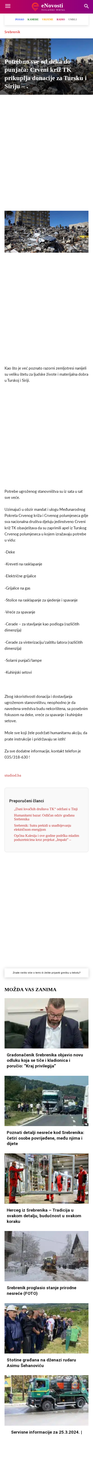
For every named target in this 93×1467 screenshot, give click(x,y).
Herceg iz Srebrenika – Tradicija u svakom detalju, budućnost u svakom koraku (44, 1216)
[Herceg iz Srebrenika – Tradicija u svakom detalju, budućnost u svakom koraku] (46, 1178)
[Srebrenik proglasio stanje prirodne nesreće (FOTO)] (46, 1256)
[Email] (82, 102)
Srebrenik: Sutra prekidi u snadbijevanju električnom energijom (42, 827)
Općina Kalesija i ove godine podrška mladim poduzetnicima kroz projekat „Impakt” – (46, 838)
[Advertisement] (46, 156)
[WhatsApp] (41, 102)
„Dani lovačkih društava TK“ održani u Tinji (46, 809)
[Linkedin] (51, 102)
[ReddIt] (72, 102)
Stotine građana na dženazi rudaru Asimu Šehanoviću (41, 1362)
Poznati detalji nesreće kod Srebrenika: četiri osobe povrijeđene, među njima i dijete (45, 1138)
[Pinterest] (62, 102)
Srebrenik (12, 32)
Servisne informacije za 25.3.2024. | (46, 1432)
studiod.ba (13, 775)
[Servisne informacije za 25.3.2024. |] (46, 1400)
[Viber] (30, 102)
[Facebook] (10, 102)
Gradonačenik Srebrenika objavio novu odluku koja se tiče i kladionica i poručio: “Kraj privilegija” (45, 1060)
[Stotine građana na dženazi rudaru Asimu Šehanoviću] (46, 1328)
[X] (20, 102)
